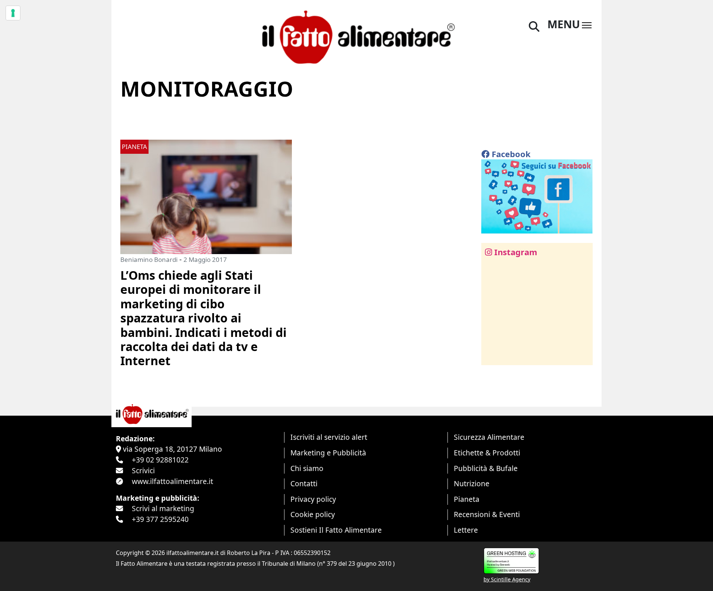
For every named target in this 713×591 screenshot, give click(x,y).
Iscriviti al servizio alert (328, 437)
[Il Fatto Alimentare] (356, 36)
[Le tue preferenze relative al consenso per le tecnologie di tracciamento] (13, 13)
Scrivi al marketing (163, 508)
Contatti (304, 483)
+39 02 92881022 (160, 460)
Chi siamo (306, 468)
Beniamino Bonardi (149, 259)
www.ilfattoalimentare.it (172, 481)
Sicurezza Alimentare (489, 437)
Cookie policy (312, 514)
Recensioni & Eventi (487, 514)
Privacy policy (313, 499)
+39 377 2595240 (160, 519)
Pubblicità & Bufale (486, 468)
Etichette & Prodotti (487, 453)
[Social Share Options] (492, 355)
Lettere (466, 530)
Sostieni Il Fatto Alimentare (336, 530)
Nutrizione (471, 483)
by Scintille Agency (507, 579)
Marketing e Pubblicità (328, 453)
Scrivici (143, 470)
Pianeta (466, 499)
